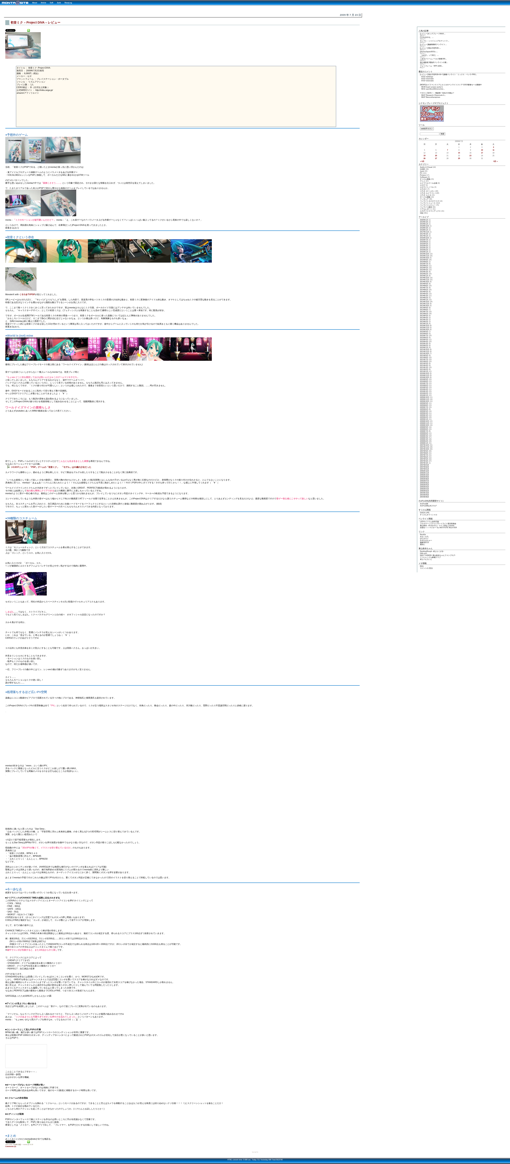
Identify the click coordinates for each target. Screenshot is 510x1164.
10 (482, 150)
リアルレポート (426, 209)
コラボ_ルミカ (425, 195)
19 (424, 156)
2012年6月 (424, 337)
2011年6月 (424, 361)
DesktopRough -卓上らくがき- (432, 551)
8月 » (496, 161)
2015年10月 (424, 258)
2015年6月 (424, 266)
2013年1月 (424, 324)
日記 (19, 1144)
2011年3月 (424, 367)
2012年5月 (424, 339)
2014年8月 (424, 286)
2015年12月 (424, 254)
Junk (59, 3)
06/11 (423, 89)
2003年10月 (424, 493)
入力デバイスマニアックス (430, 211)
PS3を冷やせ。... (427, 37)
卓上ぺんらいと (426, 559)
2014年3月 (424, 296)
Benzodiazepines (433, 97)
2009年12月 (424, 397)
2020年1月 (424, 220)
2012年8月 (424, 333)
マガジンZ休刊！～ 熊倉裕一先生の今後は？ (437, 93)
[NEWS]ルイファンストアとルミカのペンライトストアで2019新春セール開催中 (451, 85)
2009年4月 (424, 413)
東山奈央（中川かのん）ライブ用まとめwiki (437, 526)
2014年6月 (424, 290)
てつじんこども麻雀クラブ (430, 557)
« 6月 (422, 161)
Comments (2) (10, 1146)
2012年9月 (424, 331)
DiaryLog (68, 3)
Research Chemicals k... (436, 95)
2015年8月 (424, 262)
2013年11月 (424, 304)
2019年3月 (424, 222)
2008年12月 (424, 421)
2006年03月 (424, 489)
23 (470, 156)
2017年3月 (424, 234)
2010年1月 (424, 395)
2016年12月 (424, 238)
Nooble (423, 534)
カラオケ (423, 189)
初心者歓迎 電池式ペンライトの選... (434, 62)
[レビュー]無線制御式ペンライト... (433, 44)
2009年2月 (424, 417)
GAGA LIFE (424, 513)
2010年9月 (424, 379)
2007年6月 (424, 457)
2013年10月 (424, 306)
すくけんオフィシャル (428, 515)
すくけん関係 (425, 179)
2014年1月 (424, 300)
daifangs (429, 77)
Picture (423, 175)
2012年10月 (424, 329)
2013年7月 (424, 312)
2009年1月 (424, 419)
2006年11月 (424, 473)
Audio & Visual (426, 167)
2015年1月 (424, 276)
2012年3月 (424, 343)
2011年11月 (424, 351)
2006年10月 (424, 475)
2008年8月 (424, 429)
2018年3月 (424, 228)
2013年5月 (424, 316)
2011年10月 (424, 353)
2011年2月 (424, 369)
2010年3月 (424, 391)
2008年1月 (424, 443)
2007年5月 (424, 459)
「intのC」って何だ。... (429, 55)
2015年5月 (424, 268)
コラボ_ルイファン (427, 193)
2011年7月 (424, 359)
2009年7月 (424, 407)
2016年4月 (424, 246)
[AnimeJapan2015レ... (429, 52)
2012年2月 (424, 345)
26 (424, 158)
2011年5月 (424, 363)
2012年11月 (424, 327)
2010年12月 (424, 373)
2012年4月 (424, 341)
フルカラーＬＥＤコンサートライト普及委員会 (438, 524)
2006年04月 (424, 487)
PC (421, 173)
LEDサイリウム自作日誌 (429, 522)
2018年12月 (424, 226)
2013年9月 (424, 308)
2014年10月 (424, 282)
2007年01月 (424, 469)
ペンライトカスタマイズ (429, 201)
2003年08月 (424, 497)
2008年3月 (424, 439)
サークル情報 (425, 197)
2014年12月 (424, 278)
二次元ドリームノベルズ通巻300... (433, 59)
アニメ (422, 181)
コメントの (426, 568)
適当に (422, 544)
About (34, 3)
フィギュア (424, 199)
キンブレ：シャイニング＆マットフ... (434, 41)
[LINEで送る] (28, 30)
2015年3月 (424, 272)
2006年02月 (424, 491)
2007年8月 (424, 453)
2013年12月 (424, 302)
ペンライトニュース (427, 203)
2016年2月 (424, 250)
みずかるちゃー (426, 540)
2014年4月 (424, 294)
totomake (430, 81)
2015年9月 (424, 260)
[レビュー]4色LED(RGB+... (430, 48)
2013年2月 (424, 322)
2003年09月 (424, 495)
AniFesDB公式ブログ (428, 506)
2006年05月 (424, 485)
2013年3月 (424, 320)
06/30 (423, 87)
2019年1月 (424, 224)
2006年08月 (424, 479)
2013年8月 (424, 310)
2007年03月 (424, 465)
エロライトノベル (427, 187)
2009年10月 (424, 401)
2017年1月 (424, 236)
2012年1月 (424, 347)
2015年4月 (424, 270)
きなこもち (424, 536)
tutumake (430, 79)
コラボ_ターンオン (427, 191)
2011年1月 (424, 371)
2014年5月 (424, 292)
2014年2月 (424, 298)
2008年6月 (424, 433)
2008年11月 (424, 423)
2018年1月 (424, 230)
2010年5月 (424, 387)
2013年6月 (424, 314)
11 (493, 150)
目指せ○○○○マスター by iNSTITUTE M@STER (438, 528)
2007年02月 (424, 467)
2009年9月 (424, 403)
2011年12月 (424, 349)
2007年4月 (424, 461)
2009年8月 (424, 405)
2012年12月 (424, 325)
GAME (15, 1144)
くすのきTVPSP (27, 294)
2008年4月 (424, 437)
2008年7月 (424, 431)
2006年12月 (424, 471)
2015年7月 (424, 264)
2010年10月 (424, 377)
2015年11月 (424, 256)
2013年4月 (424, 318)
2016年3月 (424, 248)
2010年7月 (424, 383)
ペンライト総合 (426, 207)
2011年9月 (424, 355)
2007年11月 (424, 447)
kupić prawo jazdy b (434, 87)
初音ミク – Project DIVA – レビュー (35, 22)
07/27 (423, 77)
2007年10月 (424, 449)
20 (436, 156)
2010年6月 (424, 385)
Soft (51, 3)
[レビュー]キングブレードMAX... (432, 34)
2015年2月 (424, 274)
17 (482, 153)
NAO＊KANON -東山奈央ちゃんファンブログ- (438, 555)
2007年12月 (424, 445)
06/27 (423, 95)
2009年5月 (424, 411)
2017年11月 (424, 232)
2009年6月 (424, 409)
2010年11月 (424, 375)
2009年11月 (424, 399)
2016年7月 (424, 240)
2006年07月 (424, 481)
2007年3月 (424, 463)
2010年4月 (424, 389)
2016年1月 (424, 252)
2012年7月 (424, 335)
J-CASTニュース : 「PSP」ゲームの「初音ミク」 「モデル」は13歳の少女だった (51, 467)
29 (459, 158)
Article (43, 3)
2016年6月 (424, 242)
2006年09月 (424, 477)
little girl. (423, 553)
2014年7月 (424, 288)
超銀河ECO (424, 542)
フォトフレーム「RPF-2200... (431, 66)
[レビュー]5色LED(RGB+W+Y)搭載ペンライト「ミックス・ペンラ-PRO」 (448, 74)
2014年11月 (424, 280)
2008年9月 (424, 427)
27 (436, 158)
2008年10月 (424, 425)
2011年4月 (424, 365)
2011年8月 (424, 357)
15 (459, 153)
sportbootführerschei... (435, 89)
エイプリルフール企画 (428, 183)
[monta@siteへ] (15, 2)
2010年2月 (424, 393)
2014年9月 (424, 284)
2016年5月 (424, 244)
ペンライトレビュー (427, 205)
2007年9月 (424, 451)
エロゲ (422, 185)
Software (423, 177)
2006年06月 (424, 483)
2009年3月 (424, 415)
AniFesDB (424, 504)
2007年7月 (424, 455)
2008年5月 (424, 435)
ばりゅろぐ (424, 538)
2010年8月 (424, 381)
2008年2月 (424, 441)
